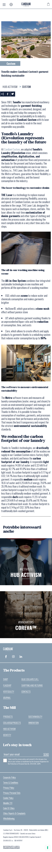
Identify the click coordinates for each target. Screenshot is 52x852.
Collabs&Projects (12, 722)
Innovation (33, 722)
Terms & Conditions (10, 782)
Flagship (7, 685)
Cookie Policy (8, 798)
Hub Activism (9, 728)
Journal (7, 697)
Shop (5, 679)
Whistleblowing (9, 818)
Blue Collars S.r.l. (30, 679)
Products (8, 716)
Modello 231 (7, 803)
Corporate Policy (9, 777)
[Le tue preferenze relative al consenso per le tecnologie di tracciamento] (47, 847)
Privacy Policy (8, 787)
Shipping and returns (32, 685)
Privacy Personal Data (11, 792)
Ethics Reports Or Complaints (14, 813)
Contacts (26, 691)
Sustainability (35, 716)
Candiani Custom (12, 149)
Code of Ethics (9, 808)
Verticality (8, 691)
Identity (7, 735)
